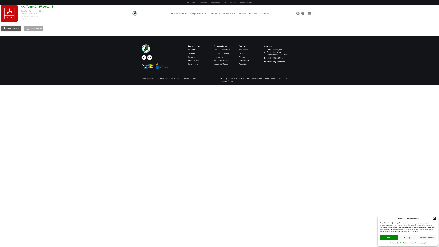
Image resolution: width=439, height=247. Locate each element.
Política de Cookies (396, 243)
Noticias (242, 13)
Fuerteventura (246, 2)
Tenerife (203, 2)
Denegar (407, 238)
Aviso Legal (422, 243)
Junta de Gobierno (178, 13)
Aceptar (388, 238)
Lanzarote (215, 2)
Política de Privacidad (410, 243)
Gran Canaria (230, 2)
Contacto (264, 13)
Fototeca (253, 13)
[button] (434, 218)
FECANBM (191, 2)
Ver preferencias (427, 238)
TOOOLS (199, 79)
